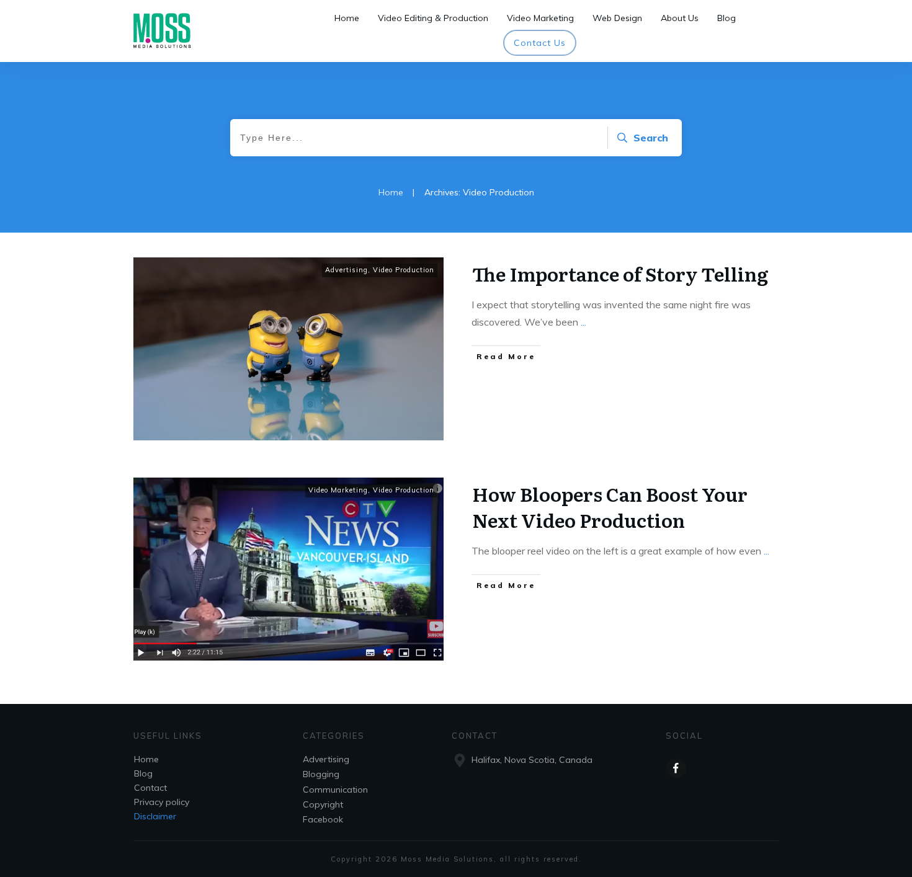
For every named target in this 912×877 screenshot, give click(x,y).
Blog (143, 773)
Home (146, 759)
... (583, 322)
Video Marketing (338, 490)
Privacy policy (161, 802)
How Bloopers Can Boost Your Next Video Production (610, 506)
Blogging (321, 774)
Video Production (403, 269)
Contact (150, 787)
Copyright (323, 804)
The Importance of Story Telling (620, 273)
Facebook (323, 819)
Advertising (346, 269)
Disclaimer (155, 816)
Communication (335, 789)
